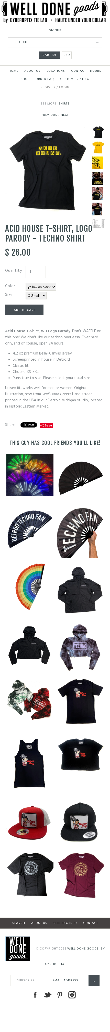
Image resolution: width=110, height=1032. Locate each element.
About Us (32, 71)
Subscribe (26, 980)
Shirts (64, 103)
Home (13, 71)
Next (65, 115)
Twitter (47, 994)
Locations (56, 71)
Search (18, 923)
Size (9, 295)
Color (10, 286)
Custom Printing (74, 79)
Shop (25, 79)
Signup (55, 30)
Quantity (13, 271)
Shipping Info (65, 923)
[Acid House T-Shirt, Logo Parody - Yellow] (98, 147)
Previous (49, 115)
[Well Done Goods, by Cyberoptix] (55, 4)
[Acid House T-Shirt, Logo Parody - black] (47, 129)
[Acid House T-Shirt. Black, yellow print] (98, 178)
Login (64, 87)
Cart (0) (49, 55)
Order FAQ (45, 79)
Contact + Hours (86, 71)
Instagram (72, 994)
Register (48, 87)
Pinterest (59, 994)
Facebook (35, 994)
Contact (90, 923)
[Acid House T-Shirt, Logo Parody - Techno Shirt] (98, 163)
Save (48, 425)
